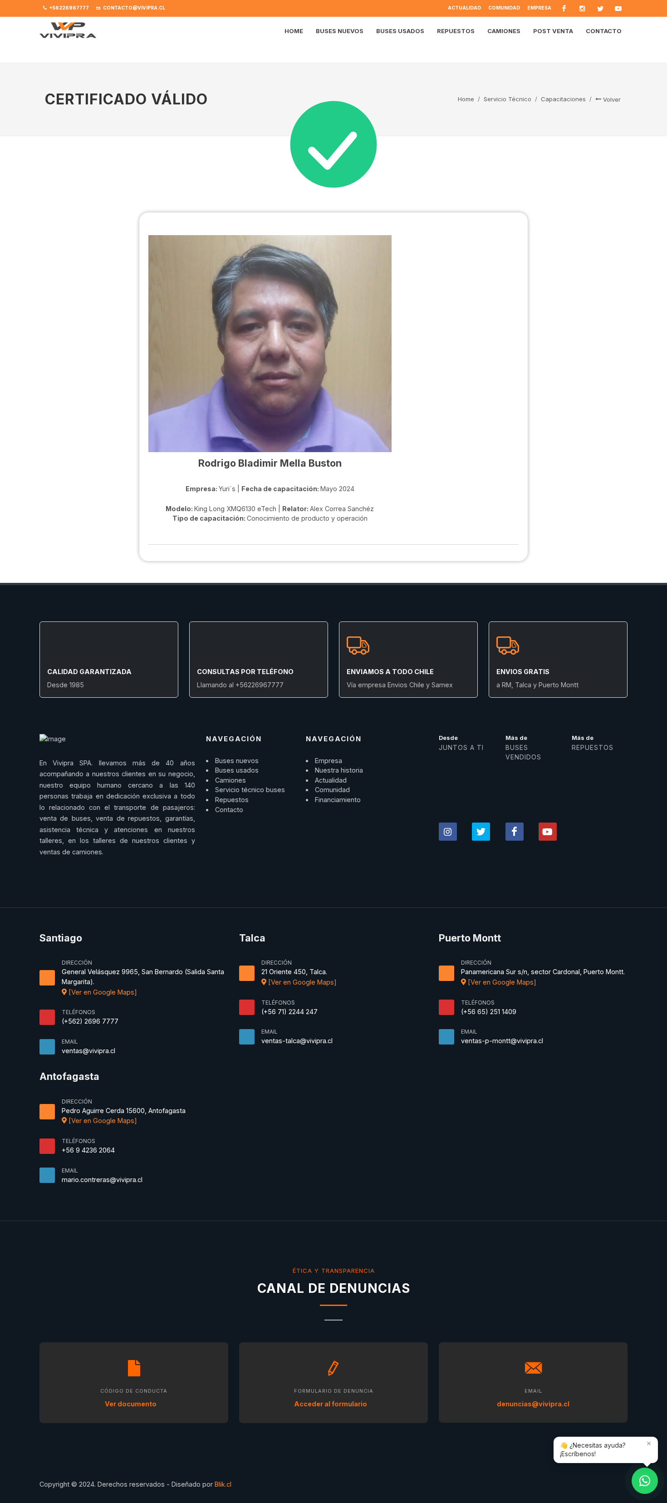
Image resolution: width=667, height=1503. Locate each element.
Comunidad (504, 8)
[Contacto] (645, 1481)
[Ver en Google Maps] (102, 992)
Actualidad (464, 8)
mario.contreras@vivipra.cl (102, 1179)
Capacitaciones (563, 99)
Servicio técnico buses (250, 789)
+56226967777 (68, 8)
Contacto (229, 809)
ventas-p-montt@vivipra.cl (502, 1041)
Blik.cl (223, 1484)
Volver (611, 99)
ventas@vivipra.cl (88, 1051)
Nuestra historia (339, 770)
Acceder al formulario (331, 1404)
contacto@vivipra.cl (133, 8)
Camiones (230, 780)
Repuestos (232, 799)
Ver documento (131, 1404)
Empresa (539, 8)
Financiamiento (338, 799)
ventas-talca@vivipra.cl (297, 1041)
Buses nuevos (237, 760)
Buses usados (237, 770)
